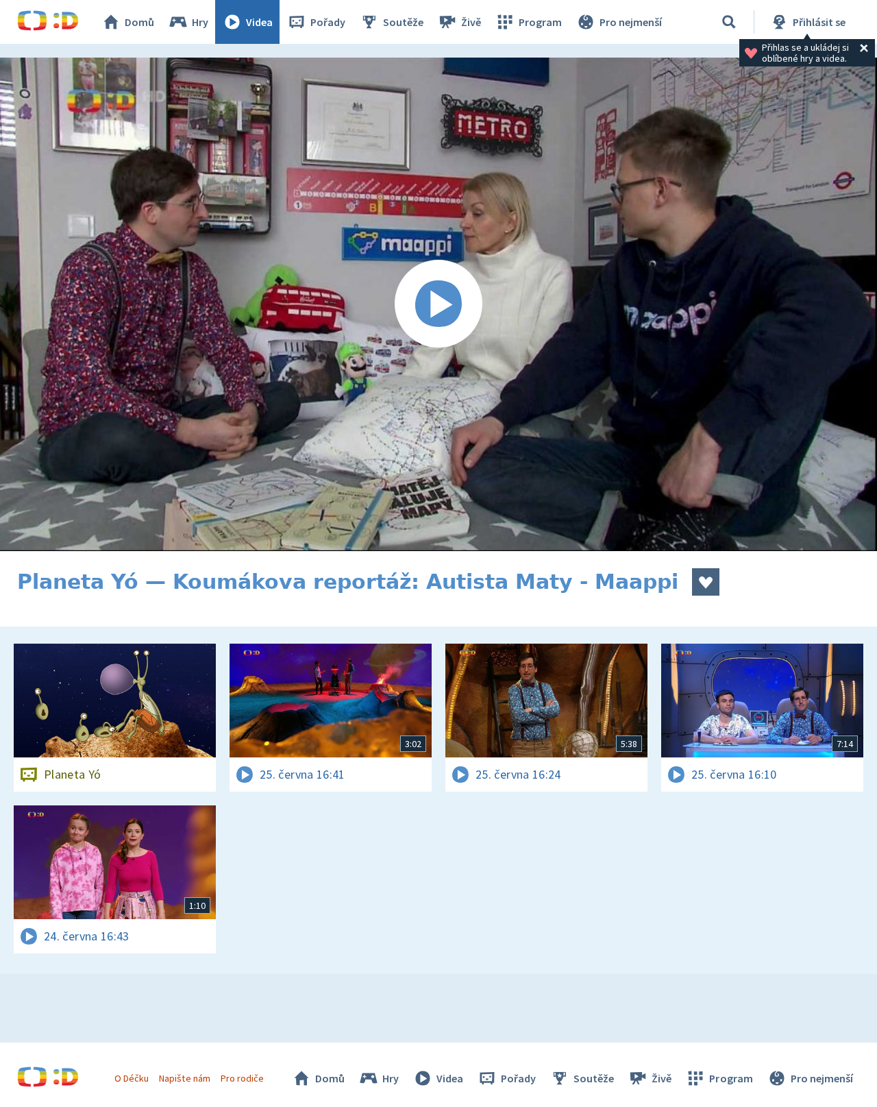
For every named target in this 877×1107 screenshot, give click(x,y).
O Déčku (131, 1078)
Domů (139, 22)
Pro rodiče (242, 1078)
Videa (259, 22)
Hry (200, 22)
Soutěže (403, 22)
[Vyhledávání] (729, 22)
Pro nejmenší (631, 22)
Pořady (327, 22)
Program (540, 22)
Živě (471, 22)
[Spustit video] (438, 304)
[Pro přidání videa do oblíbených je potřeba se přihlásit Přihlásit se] (705, 582)
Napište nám (184, 1078)
